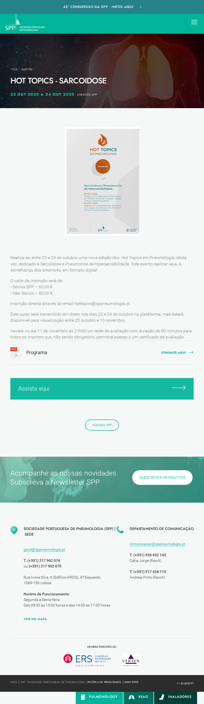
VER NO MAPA (35, 619)
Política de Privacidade (104, 682)
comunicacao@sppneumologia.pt (157, 544)
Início (14, 69)
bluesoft (187, 683)
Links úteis (131, 682)
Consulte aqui (173, 352)
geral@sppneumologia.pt (44, 549)
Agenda (26, 69)
